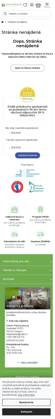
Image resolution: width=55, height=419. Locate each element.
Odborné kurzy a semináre (14, 218)
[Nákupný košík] (38, 5)
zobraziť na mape (15, 340)
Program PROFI (40, 217)
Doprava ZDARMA (40, 241)
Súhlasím (26, 411)
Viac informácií (26, 395)
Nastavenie (26, 402)
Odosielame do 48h (14, 241)
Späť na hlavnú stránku (27, 68)
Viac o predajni (29, 362)
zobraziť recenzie (27, 155)
